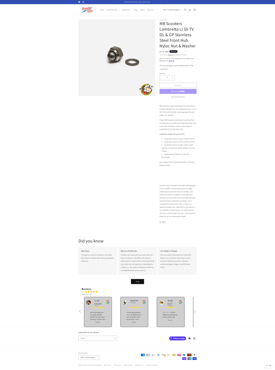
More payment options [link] (178, 96)
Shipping (170, 55)
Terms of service (128, 365)
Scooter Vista (86, 365)
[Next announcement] (160, 2)
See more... (98, 322)
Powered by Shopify (96, 365)
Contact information (151, 365)
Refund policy (108, 365)
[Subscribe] (114, 338)
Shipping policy (139, 365)
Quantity (162, 73)
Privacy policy (118, 365)
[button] (113, 10)
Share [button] (164, 222)
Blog (137, 281)
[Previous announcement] (114, 2)
